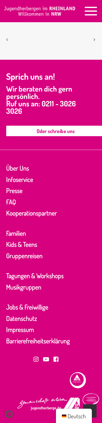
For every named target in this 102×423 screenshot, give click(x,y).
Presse (14, 190)
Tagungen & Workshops (35, 275)
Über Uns (17, 168)
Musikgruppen (23, 287)
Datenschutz (21, 318)
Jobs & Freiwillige (27, 307)
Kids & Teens (21, 244)
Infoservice (19, 179)
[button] (91, 11)
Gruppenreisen (24, 255)
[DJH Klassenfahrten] (40, 11)
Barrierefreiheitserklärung (38, 341)
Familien (16, 233)
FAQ (11, 202)
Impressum (20, 329)
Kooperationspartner (31, 213)
